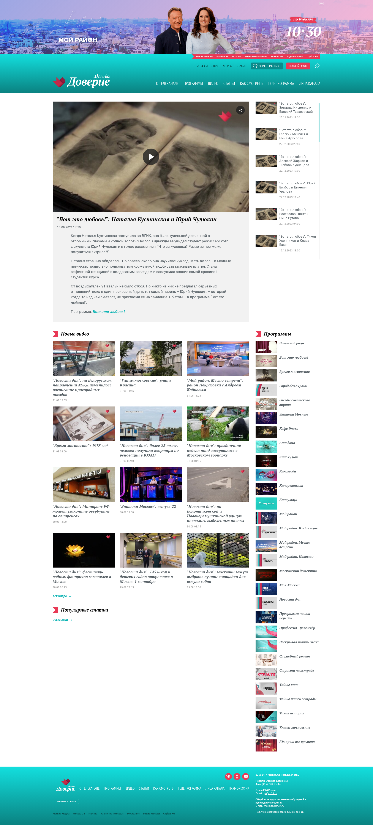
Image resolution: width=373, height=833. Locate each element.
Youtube (245, 776)
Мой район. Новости (296, 556)
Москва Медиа (204, 56)
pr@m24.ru (270, 793)
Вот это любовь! (109, 311)
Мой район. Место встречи (294, 544)
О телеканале (167, 83)
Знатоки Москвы (293, 414)
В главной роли (291, 343)
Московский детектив (298, 570)
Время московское (294, 371)
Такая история (291, 713)
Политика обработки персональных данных (280, 811)
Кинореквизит (291, 485)
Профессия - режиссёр (297, 627)
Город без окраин (293, 385)
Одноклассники (237, 776)
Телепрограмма (281, 83)
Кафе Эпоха (288, 428)
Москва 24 (223, 56)
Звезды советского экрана (294, 402)
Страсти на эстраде (296, 670)
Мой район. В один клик (298, 528)
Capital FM (313, 56)
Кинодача (287, 442)
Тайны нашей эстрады (297, 699)
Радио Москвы (295, 56)
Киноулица (288, 499)
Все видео (60, 596)
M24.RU (236, 56)
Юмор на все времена (297, 741)
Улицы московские (294, 727)
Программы (193, 83)
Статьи (229, 83)
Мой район (288, 513)
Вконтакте (228, 776)
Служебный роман (294, 656)
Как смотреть (251, 83)
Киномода (287, 471)
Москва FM (277, 56)
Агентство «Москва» (256, 56)
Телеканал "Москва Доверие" (81, 81)
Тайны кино (289, 684)
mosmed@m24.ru (274, 805)
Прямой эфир (298, 66)
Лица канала (309, 83)
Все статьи (60, 619)
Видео (213, 83)
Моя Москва (289, 585)
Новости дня (289, 599)
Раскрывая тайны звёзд (298, 642)
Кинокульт (288, 457)
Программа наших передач (294, 615)
